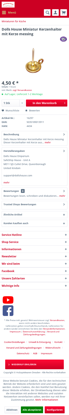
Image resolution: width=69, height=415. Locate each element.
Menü (12, 12)
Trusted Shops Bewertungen (20, 204)
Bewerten (34, 110)
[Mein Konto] (55, 12)
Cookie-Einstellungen (14, 342)
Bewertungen (11, 191)
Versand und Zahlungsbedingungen (41, 333)
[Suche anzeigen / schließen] (47, 12)
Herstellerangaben (14, 150)
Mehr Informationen (46, 399)
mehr (47, 142)
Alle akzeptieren (32, 409)
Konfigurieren (55, 409)
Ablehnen (11, 409)
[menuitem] (9, 12)
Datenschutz (23, 353)
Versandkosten (57, 320)
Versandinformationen (54, 328)
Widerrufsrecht (52, 347)
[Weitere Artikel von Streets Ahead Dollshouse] (63, 39)
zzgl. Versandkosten (22, 90)
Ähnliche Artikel (13, 214)
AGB (35, 353)
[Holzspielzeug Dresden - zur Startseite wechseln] (8, 5)
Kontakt (58, 342)
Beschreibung (11, 134)
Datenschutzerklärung (34, 331)
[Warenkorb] (63, 12)
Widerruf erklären (24, 364)
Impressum (15, 331)
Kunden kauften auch (16, 223)
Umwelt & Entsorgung (40, 342)
